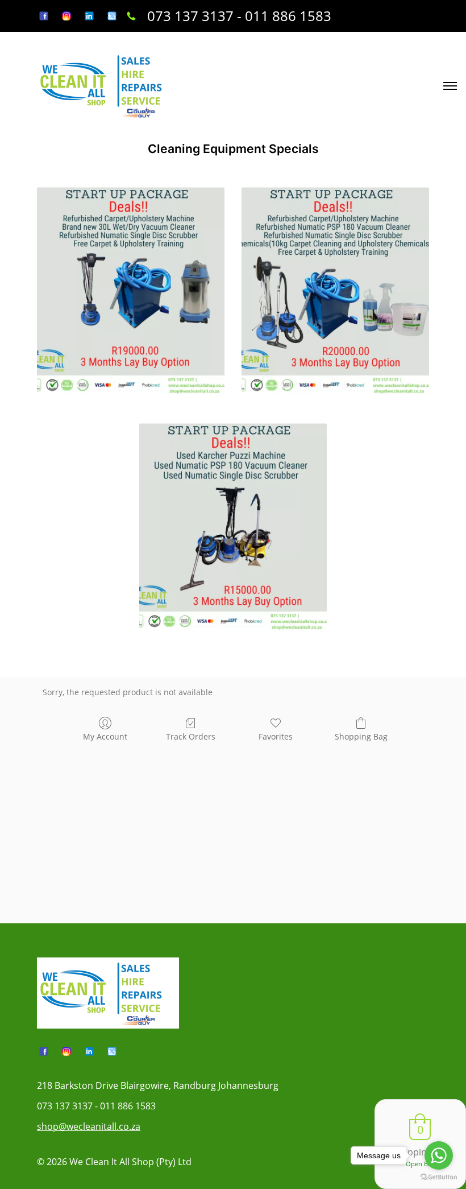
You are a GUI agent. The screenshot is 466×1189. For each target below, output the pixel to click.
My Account (105, 736)
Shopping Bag (361, 736)
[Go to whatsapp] (439, 1155)
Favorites (276, 736)
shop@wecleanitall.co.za (88, 1126)
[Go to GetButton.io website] (439, 1177)
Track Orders (190, 736)
